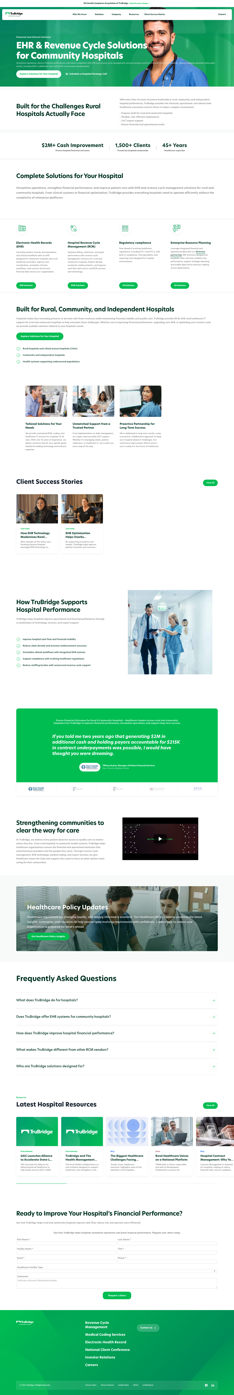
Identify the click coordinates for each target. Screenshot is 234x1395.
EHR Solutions (26, 286)
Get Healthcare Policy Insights (48, 937)
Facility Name (25, 1249)
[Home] (14, 14)
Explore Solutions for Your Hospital (39, 74)
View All (210, 483)
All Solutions (128, 286)
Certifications (148, 1385)
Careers (91, 1365)
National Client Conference (107, 1350)
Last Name (124, 1240)
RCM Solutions (78, 286)
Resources (134, 15)
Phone (122, 1258)
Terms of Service (107, 1385)
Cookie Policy (123, 1385)
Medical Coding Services (105, 1335)
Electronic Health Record (105, 1342)
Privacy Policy (90, 1385)
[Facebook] (206, 1385)
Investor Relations (100, 1357)
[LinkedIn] (212, 1385)
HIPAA (135, 1385)
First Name (23, 1240)
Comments (22, 1277)
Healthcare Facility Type (30, 1268)
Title (121, 1249)
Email (20, 1258)
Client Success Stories (154, 15)
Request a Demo (117, 1295)
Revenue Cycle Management (97, 1325)
